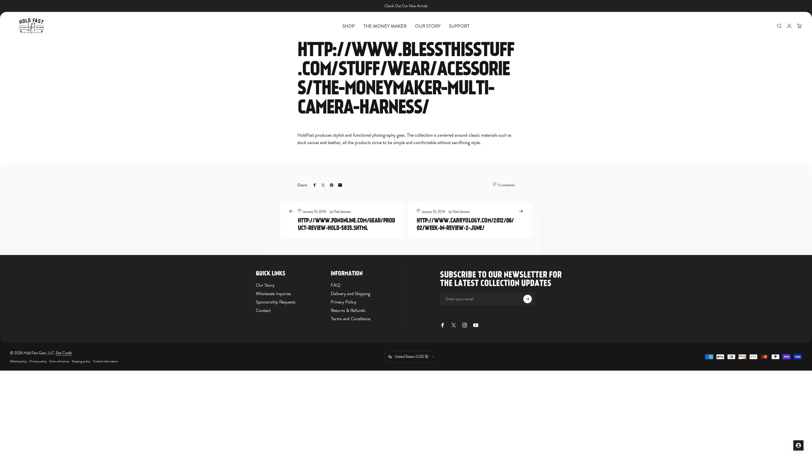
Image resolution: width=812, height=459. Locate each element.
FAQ (335, 285)
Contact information (105, 361)
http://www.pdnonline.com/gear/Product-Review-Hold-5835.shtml (346, 224)
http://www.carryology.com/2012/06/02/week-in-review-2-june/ (465, 224)
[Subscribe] (527, 299)
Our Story (265, 285)
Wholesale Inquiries (273, 294)
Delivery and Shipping (350, 294)
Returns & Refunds (348, 310)
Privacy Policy (343, 302)
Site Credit (64, 353)
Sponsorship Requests (276, 302)
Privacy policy (38, 361)
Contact (263, 310)
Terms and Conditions (350, 319)
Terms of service (59, 361)
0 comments (506, 184)
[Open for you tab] (798, 445)
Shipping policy (81, 361)
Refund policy (18, 361)
